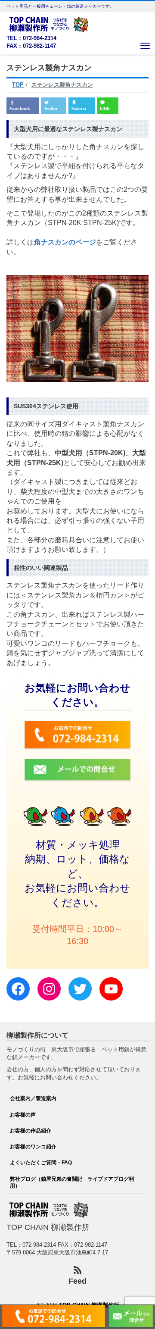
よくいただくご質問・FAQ (41, 1162)
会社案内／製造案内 (33, 1098)
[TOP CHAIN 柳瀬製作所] (49, 23)
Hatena (78, 108)
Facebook (19, 108)
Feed (77, 1281)
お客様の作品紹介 (30, 1130)
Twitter (51, 108)
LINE (105, 108)
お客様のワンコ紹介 (33, 1146)
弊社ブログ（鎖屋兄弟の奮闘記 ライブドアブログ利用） (72, 1182)
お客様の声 (23, 1114)
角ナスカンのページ (65, 242)
